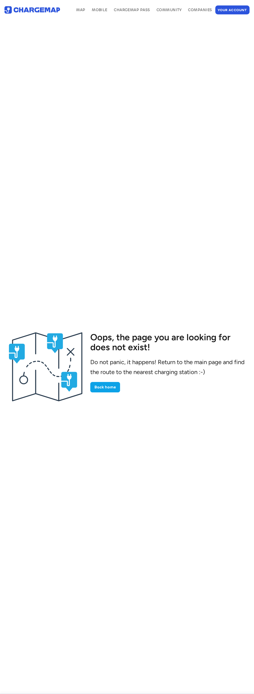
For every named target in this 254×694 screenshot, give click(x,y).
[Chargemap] (32, 10)
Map (80, 9)
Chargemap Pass (132, 9)
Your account (232, 10)
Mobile (99, 9)
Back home (105, 387)
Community (169, 9)
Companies (200, 9)
